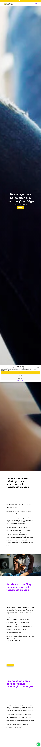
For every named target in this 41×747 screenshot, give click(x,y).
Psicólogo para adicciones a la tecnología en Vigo (20, 198)
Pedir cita (20, 207)
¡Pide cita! (10, 665)
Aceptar (20, 372)
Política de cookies (20, 380)
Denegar (20, 375)
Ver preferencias (20, 378)
